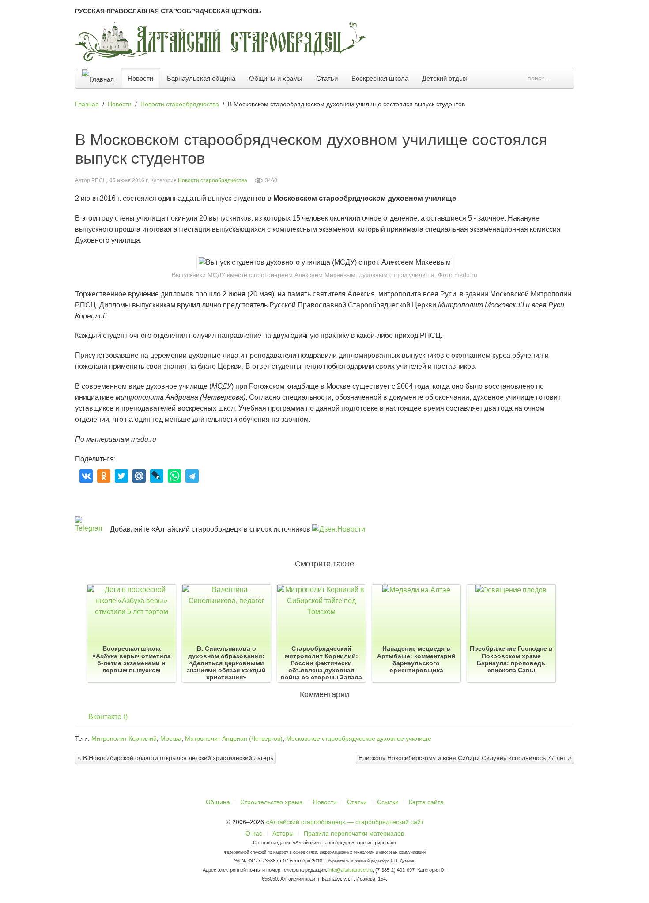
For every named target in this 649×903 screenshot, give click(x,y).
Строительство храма (271, 802)
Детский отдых (445, 78)
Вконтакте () (108, 716)
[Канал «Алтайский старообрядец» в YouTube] (639, 284)
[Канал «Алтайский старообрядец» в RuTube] (639, 307)
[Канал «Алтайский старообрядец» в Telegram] (639, 261)
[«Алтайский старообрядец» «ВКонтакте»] (639, 190)
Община (218, 802)
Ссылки (388, 802)
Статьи (327, 78)
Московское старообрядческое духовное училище (358, 738)
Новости (140, 78)
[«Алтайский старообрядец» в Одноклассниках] (639, 214)
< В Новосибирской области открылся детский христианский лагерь (175, 757)
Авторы (283, 833)
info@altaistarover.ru (350, 870)
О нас (253, 833)
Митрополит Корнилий (124, 738)
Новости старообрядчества (212, 180)
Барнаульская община (201, 78)
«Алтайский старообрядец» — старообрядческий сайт (344, 821)
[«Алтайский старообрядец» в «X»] (639, 237)
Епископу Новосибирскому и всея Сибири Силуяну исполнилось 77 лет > (464, 757)
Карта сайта (426, 802)
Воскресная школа (379, 78)
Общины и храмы (275, 78)
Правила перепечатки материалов (354, 833)
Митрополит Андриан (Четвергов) (234, 738)
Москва (170, 738)
